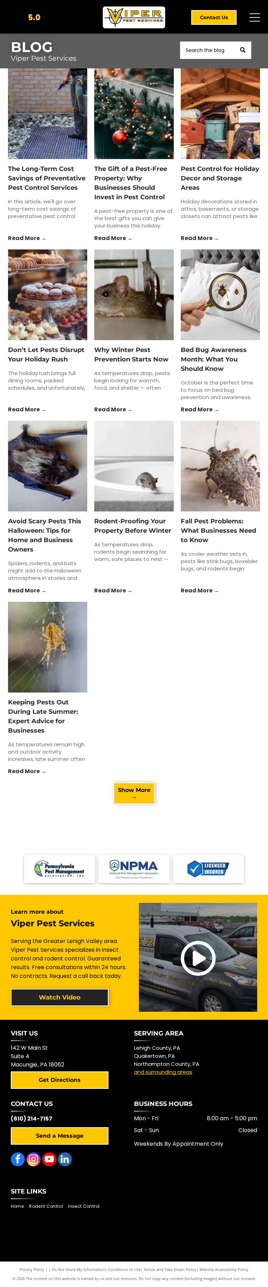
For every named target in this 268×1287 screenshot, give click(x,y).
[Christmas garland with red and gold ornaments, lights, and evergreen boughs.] (133, 113)
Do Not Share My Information (78, 1269)
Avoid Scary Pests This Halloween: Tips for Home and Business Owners (44, 535)
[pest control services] (47, 113)
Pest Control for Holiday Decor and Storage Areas (220, 178)
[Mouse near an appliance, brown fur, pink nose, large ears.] (133, 294)
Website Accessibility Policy (224, 1269)
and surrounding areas (163, 1072)
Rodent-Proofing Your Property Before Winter (132, 525)
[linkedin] (65, 1160)
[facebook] (18, 1160)
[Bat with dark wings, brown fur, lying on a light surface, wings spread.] (47, 466)
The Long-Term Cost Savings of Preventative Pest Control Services (46, 178)
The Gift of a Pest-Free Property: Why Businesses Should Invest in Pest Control (130, 183)
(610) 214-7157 (31, 1119)
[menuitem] (20, 1206)
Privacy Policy (32, 1269)
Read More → (27, 238)
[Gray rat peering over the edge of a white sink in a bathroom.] (133, 466)
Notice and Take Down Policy (170, 1269)
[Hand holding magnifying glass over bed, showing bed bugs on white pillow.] (220, 294)
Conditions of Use (124, 1269)
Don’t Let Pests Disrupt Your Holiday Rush (46, 354)
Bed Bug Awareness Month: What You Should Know (214, 359)
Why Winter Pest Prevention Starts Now (131, 354)
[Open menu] (255, 17)
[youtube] (49, 1160)
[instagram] (33, 1160)
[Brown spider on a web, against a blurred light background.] (47, 647)
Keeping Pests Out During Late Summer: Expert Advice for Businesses (43, 716)
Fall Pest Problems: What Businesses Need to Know (218, 530)
